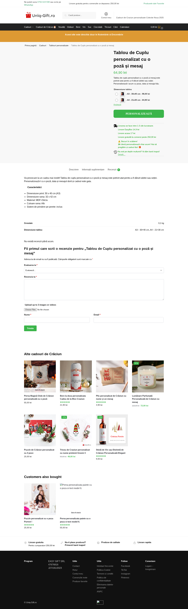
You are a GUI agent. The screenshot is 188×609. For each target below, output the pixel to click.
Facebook (125, 566)
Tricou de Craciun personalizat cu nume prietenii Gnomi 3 (75, 451)
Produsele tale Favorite (154, 3)
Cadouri (42, 45)
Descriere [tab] (74, 169)
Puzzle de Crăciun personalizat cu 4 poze (39, 451)
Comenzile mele (80, 577)
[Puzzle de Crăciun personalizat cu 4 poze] (40, 430)
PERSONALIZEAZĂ (139, 113)
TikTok (124, 570)
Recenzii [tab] (113, 169)
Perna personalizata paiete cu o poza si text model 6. (75, 520)
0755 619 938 (43, 2)
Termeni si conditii (105, 573)
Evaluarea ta (30, 265)
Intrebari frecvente (105, 566)
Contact (76, 566)
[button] (157, 27)
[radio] (133, 94)
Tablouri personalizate (58, 45)
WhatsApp (28, 5)
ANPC (100, 591)
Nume (27, 314)
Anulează (117, 105)
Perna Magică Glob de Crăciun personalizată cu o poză (39, 397)
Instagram (125, 573)
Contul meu (106, 17)
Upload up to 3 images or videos (40, 305)
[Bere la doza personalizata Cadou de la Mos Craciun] (76, 376)
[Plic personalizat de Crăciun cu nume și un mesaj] (112, 376)
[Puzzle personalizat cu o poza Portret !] (40, 499)
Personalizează (40, 408)
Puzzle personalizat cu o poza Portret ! (38, 520)
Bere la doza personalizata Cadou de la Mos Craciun (73, 397)
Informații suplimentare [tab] (93, 169)
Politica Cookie (103, 570)
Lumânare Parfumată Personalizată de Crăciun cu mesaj (145, 399)
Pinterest (125, 577)
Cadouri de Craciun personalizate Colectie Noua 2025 (140, 17)
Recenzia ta (30, 277)
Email (97, 314)
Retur (75, 570)
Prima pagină (30, 45)
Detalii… (121, 154)
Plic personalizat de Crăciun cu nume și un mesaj (111, 397)
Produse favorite (80, 581)
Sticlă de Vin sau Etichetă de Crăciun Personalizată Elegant (110, 451)
